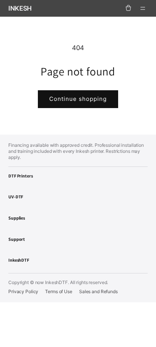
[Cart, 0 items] (128, 8)
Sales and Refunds (98, 291)
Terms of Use (58, 291)
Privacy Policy (23, 291)
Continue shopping (78, 98)
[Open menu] (143, 8)
